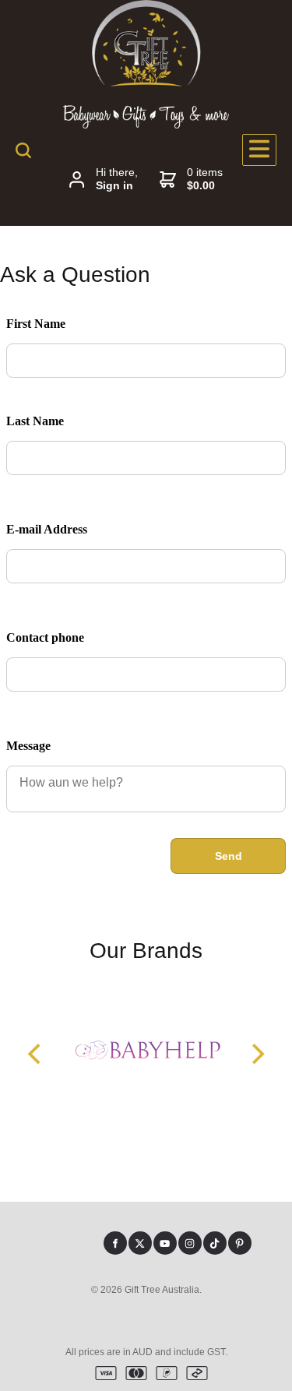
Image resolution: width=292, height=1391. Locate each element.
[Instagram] (190, 1243)
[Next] (256, 1054)
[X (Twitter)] (140, 1243)
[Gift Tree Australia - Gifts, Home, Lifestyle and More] (146, 82)
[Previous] (36, 1054)
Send (228, 856)
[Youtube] (165, 1243)
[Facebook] (115, 1243)
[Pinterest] (240, 1243)
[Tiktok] (215, 1243)
